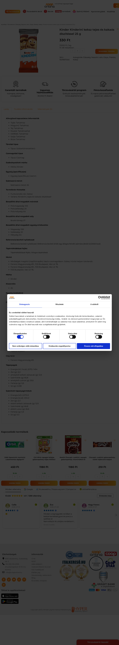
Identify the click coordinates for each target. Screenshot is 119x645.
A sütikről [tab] (94, 304)
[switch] (46, 337)
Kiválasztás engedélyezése (59, 346)
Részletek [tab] (60, 304)
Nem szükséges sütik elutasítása (25, 346)
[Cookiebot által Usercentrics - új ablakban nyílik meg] (100, 297)
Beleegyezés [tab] (24, 304)
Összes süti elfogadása (93, 346)
